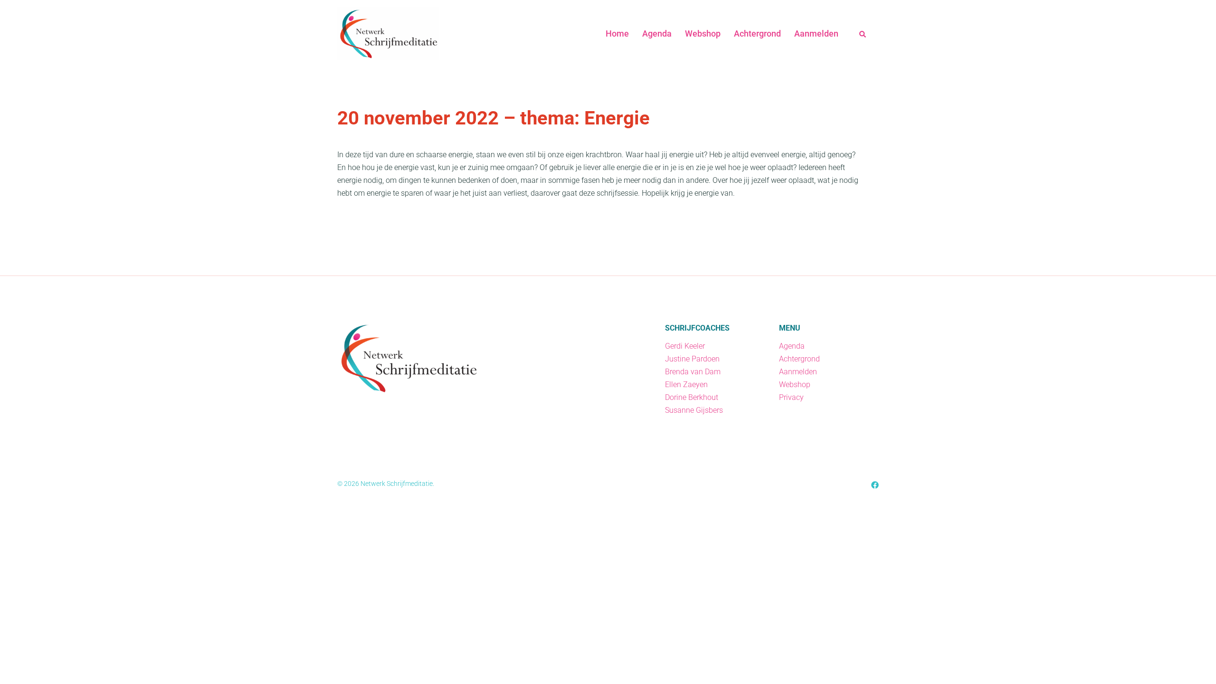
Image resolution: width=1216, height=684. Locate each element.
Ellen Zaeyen (686, 384)
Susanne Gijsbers (694, 410)
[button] (863, 33)
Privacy (791, 397)
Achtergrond (757, 33)
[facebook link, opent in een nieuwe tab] (875, 484)
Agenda (657, 33)
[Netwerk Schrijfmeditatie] (388, 33)
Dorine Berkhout (691, 397)
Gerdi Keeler (685, 346)
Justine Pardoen (692, 358)
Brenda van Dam (693, 371)
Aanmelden (816, 33)
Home (617, 33)
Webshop (703, 33)
